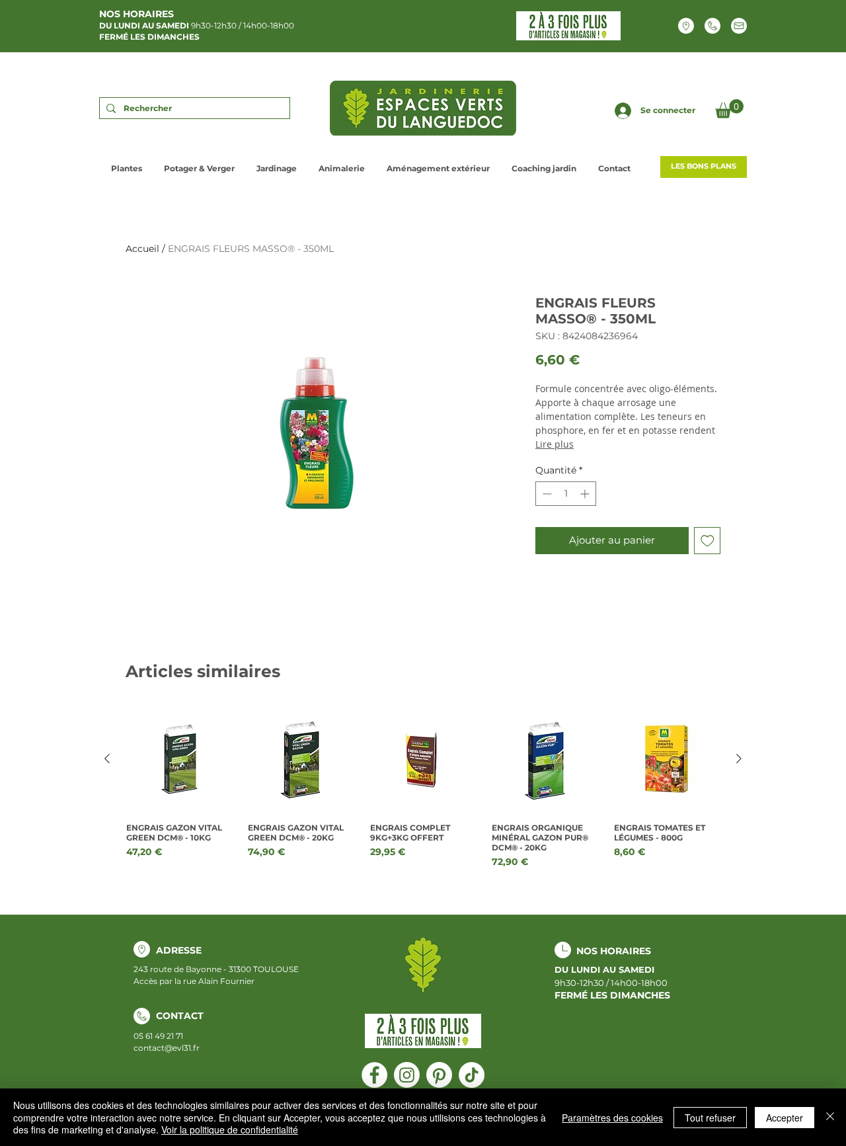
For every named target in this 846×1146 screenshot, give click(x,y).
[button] (729, 108)
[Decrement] (545, 493)
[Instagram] (407, 1075)
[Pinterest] (439, 1075)
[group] (423, 788)
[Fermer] (830, 1117)
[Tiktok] (471, 1075)
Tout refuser (710, 1117)
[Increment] (586, 493)
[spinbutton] (566, 493)
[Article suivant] (739, 758)
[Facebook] (374, 1075)
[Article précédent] (107, 758)
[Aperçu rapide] (179, 759)
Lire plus (554, 444)
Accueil (142, 249)
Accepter (784, 1117)
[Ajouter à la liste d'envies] (707, 540)
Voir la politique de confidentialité (229, 1129)
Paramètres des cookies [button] (612, 1117)
